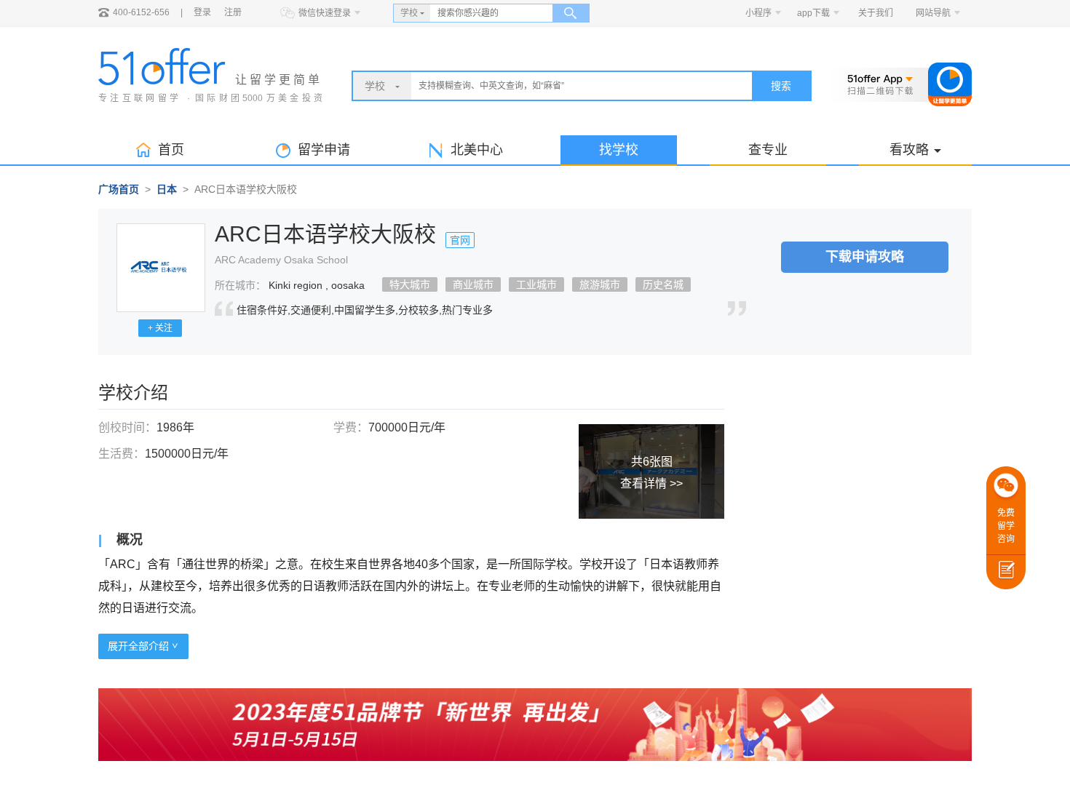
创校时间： (127, 427)
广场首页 (118, 189)
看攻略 (909, 150)
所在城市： (240, 285)
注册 (233, 12)
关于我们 (875, 13)
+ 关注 (160, 328)
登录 (202, 12)
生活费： (121, 453)
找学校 (618, 150)
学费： (350, 427)
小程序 (758, 13)
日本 (166, 189)
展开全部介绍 (140, 646)
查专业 (768, 150)
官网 (460, 240)
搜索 (781, 86)
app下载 (813, 13)
